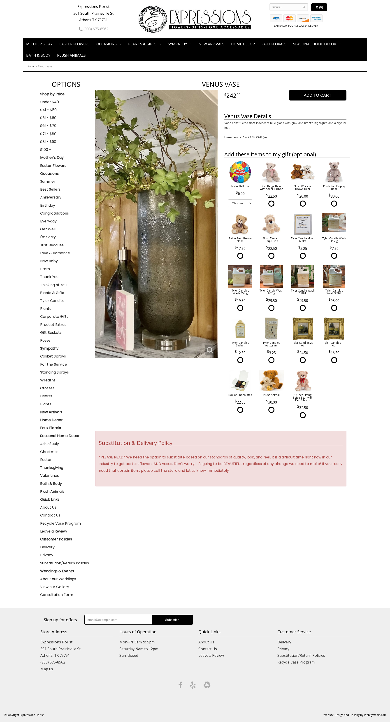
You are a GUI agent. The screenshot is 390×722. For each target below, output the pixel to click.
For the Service (53, 364)
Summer (47, 181)
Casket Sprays (53, 356)
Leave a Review (53, 531)
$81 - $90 (48, 141)
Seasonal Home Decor (314, 44)
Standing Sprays (54, 372)
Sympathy (177, 44)
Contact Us (50, 515)
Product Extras (53, 324)
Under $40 (49, 102)
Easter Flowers (74, 44)
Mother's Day (39, 44)
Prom (45, 268)
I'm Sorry (48, 237)
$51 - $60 (48, 117)
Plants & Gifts (142, 44)
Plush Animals (71, 55)
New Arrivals (211, 44)
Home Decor (243, 44)
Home (30, 66)
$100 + (45, 149)
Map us (46, 668)
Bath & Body (38, 55)
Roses (45, 340)
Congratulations (54, 213)
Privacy (46, 555)
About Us (48, 507)
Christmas (49, 451)
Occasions (106, 44)
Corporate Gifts (54, 316)
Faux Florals (274, 44)
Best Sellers (50, 189)
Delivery (47, 547)
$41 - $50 (48, 109)
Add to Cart (317, 95)
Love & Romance (55, 253)
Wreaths (48, 380)
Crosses (47, 388)
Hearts (46, 396)
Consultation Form (56, 594)
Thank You (49, 276)
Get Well (48, 229)
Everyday (48, 221)
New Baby (49, 261)
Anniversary (50, 197)
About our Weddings (58, 579)
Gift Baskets (51, 332)
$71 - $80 (48, 133)
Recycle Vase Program (60, 523)
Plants (45, 308)
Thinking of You (53, 284)
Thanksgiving (51, 467)
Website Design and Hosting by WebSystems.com (355, 715)
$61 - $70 (48, 125)
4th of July (49, 443)
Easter (46, 459)
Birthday (47, 205)
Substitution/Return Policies (64, 563)
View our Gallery (54, 586)
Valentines (49, 475)
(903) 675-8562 (95, 28)
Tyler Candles (52, 300)
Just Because (52, 245)
